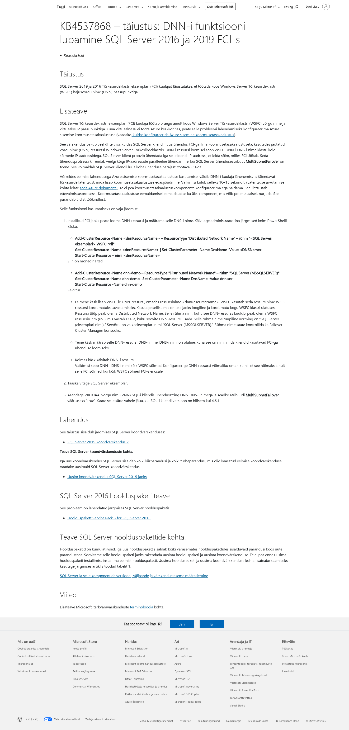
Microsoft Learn (239, 656)
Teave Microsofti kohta (295, 656)
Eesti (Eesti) (31, 719)
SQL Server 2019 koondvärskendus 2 (98, 441)
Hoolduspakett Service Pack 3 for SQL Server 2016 (109, 517)
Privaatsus (185, 721)
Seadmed (133, 7)
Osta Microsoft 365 (220, 7)
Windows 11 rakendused (32, 671)
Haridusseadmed (135, 656)
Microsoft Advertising (186, 686)
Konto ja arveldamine (162, 7)
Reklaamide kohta (258, 721)
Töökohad (287, 648)
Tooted (113, 7)
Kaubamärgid (233, 721)
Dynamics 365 (182, 671)
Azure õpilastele (134, 701)
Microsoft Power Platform (244, 690)
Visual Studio (237, 705)
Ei (211, 623)
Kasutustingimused (209, 721)
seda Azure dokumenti (98, 187)
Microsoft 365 (78, 7)
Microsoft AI (181, 648)
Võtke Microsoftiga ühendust (156, 721)
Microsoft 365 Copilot (186, 694)
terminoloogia (141, 606)
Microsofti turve (183, 656)
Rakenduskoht (73, 55)
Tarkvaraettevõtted (241, 698)
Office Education (134, 679)
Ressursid (190, 7)
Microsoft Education (136, 648)
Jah (182, 623)
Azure (177, 663)
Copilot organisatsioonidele (33, 648)
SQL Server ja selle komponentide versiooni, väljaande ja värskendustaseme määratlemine (134, 575)
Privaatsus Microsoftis (294, 663)
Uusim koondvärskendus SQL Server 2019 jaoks (107, 476)
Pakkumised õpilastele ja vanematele (146, 694)
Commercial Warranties (86, 686)
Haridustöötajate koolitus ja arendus (146, 686)
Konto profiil (80, 648)
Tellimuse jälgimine (84, 671)
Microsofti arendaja (241, 648)
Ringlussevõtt (80, 679)
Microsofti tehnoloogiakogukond (248, 675)
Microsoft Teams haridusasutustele (145, 663)
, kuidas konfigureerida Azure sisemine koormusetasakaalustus (182, 134)
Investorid (287, 671)
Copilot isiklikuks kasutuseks (34, 656)
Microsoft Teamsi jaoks (187, 701)
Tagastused (79, 663)
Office (97, 7)
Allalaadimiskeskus (83, 656)
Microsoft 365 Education (139, 671)
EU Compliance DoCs (287, 721)
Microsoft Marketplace (243, 682)
